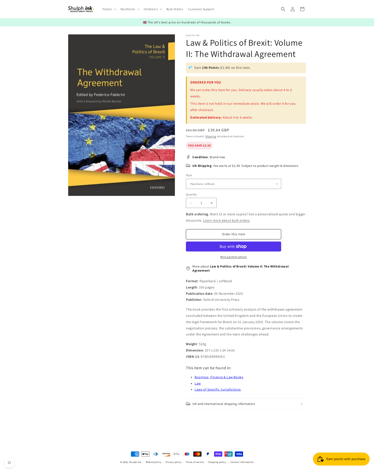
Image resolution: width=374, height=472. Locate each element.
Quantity (191, 194)
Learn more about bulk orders (226, 220)
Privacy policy (174, 461)
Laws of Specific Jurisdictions (218, 389)
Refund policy (153, 461)
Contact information (242, 461)
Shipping (210, 136)
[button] (109, 9)
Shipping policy (217, 461)
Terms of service (195, 461)
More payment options (233, 256)
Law (198, 383)
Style (189, 175)
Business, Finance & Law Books (219, 377)
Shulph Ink (135, 462)
